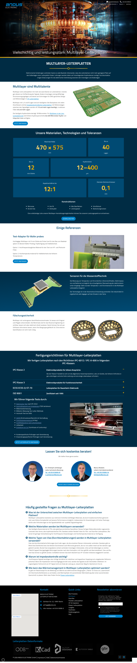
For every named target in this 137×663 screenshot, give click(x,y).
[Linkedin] (124, 657)
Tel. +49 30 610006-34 (101, 472)
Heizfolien (71, 610)
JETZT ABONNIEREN (111, 616)
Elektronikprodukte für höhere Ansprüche (47, 369)
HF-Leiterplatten (33, 99)
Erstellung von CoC (22, 427)
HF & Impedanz (73, 603)
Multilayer (71, 596)
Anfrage (128, 4)
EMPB (18, 418)
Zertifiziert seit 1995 (38, 393)
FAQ (69, 614)
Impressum (41, 658)
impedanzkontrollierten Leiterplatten (39, 105)
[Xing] (120, 657)
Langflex (71, 607)
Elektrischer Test (21, 404)
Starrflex (71, 598)
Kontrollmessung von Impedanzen (27, 406)
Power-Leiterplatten (67, 575)
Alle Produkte (72, 594)
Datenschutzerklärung (109, 607)
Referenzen (112, 4)
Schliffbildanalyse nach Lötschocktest (28, 423)
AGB (47, 658)
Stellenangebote (73, 612)
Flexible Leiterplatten (75, 600)
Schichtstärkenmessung (24, 420)
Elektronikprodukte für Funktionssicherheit (47, 382)
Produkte (86, 4)
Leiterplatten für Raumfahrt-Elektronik (45, 387)
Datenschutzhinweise (58, 658)
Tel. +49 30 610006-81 (52, 472)
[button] (68, 369)
